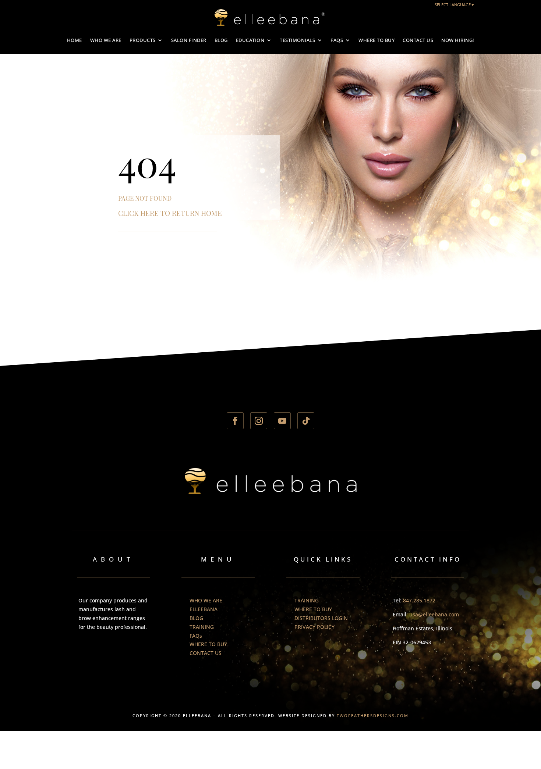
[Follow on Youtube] (282, 420)
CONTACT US (418, 40)
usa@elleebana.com (434, 614)
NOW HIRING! (457, 40)
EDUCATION (250, 40)
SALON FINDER (188, 40)
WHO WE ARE (105, 40)
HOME (74, 40)
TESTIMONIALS (297, 40)
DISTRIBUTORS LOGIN (321, 618)
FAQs (336, 40)
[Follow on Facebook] (235, 420)
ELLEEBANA (204, 609)
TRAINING (202, 626)
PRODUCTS (143, 40)
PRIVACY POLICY (314, 626)
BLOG (221, 40)
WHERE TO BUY (376, 40)
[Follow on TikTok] (305, 420)
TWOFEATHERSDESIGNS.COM (373, 715)
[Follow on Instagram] (258, 420)
